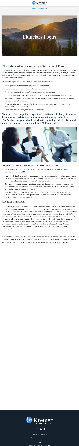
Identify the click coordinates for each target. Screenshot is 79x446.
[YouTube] (44, 429)
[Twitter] (37, 429)
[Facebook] (34, 429)
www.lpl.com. (16, 229)
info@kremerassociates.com (39, 438)
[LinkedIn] (41, 429)
